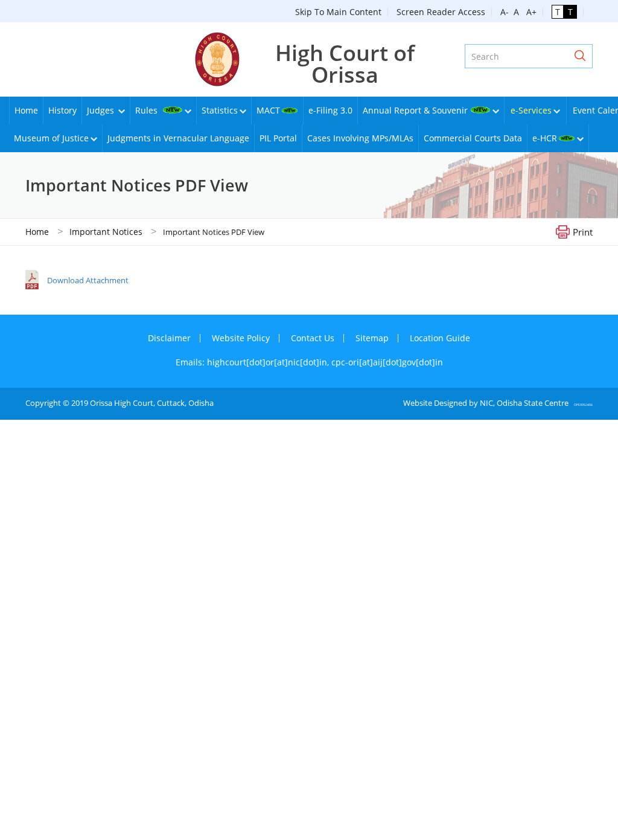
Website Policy (241, 338)
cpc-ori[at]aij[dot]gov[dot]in (387, 362)
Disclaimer (169, 338)
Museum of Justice (51, 138)
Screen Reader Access (441, 12)
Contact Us (312, 338)
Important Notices (105, 231)
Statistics (220, 110)
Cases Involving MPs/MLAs (360, 138)
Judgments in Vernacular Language (178, 138)
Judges (101, 110)
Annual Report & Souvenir (415, 110)
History (62, 110)
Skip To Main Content (338, 12)
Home (26, 110)
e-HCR (544, 138)
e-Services (531, 110)
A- (504, 12)
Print (583, 231)
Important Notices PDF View (213, 231)
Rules (147, 110)
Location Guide (440, 338)
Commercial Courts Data (473, 138)
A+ (529, 12)
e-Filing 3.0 (330, 110)
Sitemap (372, 338)
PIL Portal (278, 138)
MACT (268, 110)
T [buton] (557, 12)
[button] (580, 56)
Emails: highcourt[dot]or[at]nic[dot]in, (253, 362)
